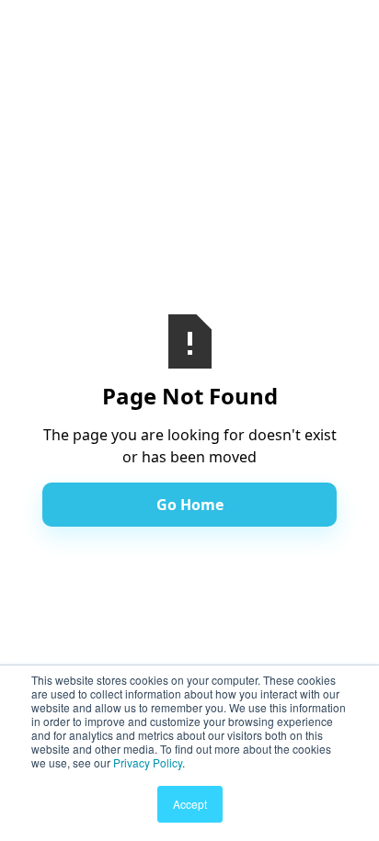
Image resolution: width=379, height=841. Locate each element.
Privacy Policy (147, 762)
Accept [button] (190, 804)
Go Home (190, 504)
